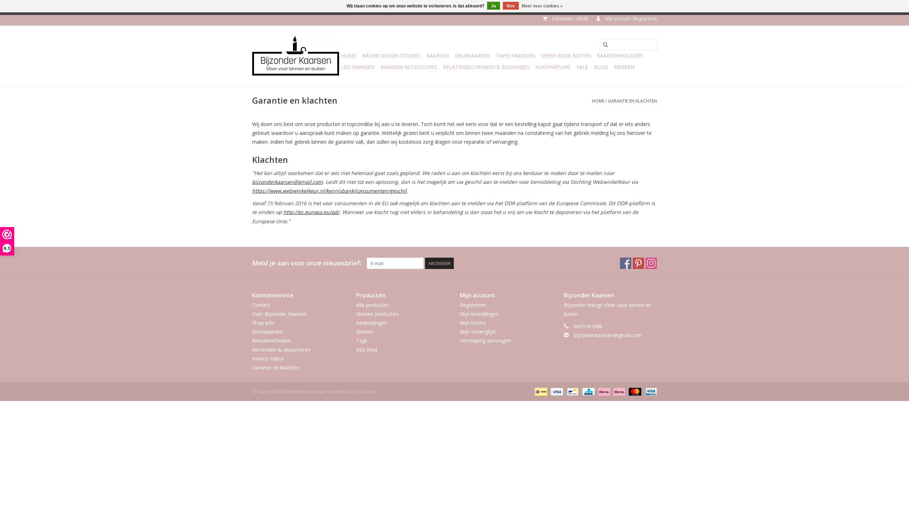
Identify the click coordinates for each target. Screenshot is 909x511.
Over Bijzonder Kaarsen (279, 314)
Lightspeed (365, 392)
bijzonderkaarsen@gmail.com (608, 335)
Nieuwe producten (377, 314)
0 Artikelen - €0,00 (570, 19)
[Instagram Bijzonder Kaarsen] (651, 263)
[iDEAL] (540, 391)
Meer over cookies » (542, 6)
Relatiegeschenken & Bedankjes (486, 67)
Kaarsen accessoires (409, 67)
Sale (582, 67)
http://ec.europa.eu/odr (311, 212)
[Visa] (556, 391)
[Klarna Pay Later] (618, 391)
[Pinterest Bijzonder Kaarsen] (638, 263)
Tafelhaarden (515, 55)
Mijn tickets (473, 322)
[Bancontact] (572, 391)
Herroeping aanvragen (485, 340)
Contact (261, 305)
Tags (362, 340)
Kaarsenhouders (620, 55)
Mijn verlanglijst (478, 331)
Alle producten (372, 305)
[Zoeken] (605, 44)
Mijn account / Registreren (630, 19)
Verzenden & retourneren (281, 349)
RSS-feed (366, 349)
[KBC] (587, 391)
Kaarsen (437, 55)
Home (348, 55)
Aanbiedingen (371, 322)
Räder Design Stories (391, 55)
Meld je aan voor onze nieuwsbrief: (306, 263)
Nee (511, 6)
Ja (493, 6)
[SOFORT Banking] (603, 391)
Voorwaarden (267, 331)
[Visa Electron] (649, 391)
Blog (601, 67)
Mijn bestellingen (479, 314)
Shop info (263, 322)
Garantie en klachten (632, 101)
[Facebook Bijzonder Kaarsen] (625, 263)
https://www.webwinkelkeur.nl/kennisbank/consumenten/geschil (329, 190)
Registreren (473, 305)
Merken (624, 67)
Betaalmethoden (271, 340)
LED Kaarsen (358, 67)
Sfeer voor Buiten (566, 55)
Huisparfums (552, 67)
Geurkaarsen (472, 55)
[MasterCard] (634, 391)
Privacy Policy (267, 358)
